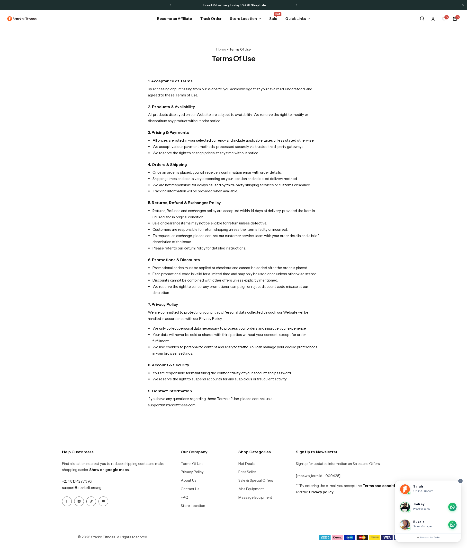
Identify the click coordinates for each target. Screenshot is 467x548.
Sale (273, 18)
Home (221, 49)
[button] (170, 5)
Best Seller (247, 472)
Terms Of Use (192, 464)
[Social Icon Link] (67, 501)
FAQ (184, 497)
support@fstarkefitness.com (171, 405)
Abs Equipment (251, 489)
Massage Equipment (255, 497)
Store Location (243, 18)
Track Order (211, 18)
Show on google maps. (109, 469)
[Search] (422, 19)
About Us (189, 480)
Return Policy (195, 248)
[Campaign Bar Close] (463, 5)
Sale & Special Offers (255, 480)
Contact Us (190, 489)
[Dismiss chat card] (460, 481)
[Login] (433, 19)
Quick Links (295, 18)
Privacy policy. (321, 492)
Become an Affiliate (174, 18)
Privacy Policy (192, 472)
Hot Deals (246, 464)
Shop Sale (258, 5)
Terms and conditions (382, 485)
